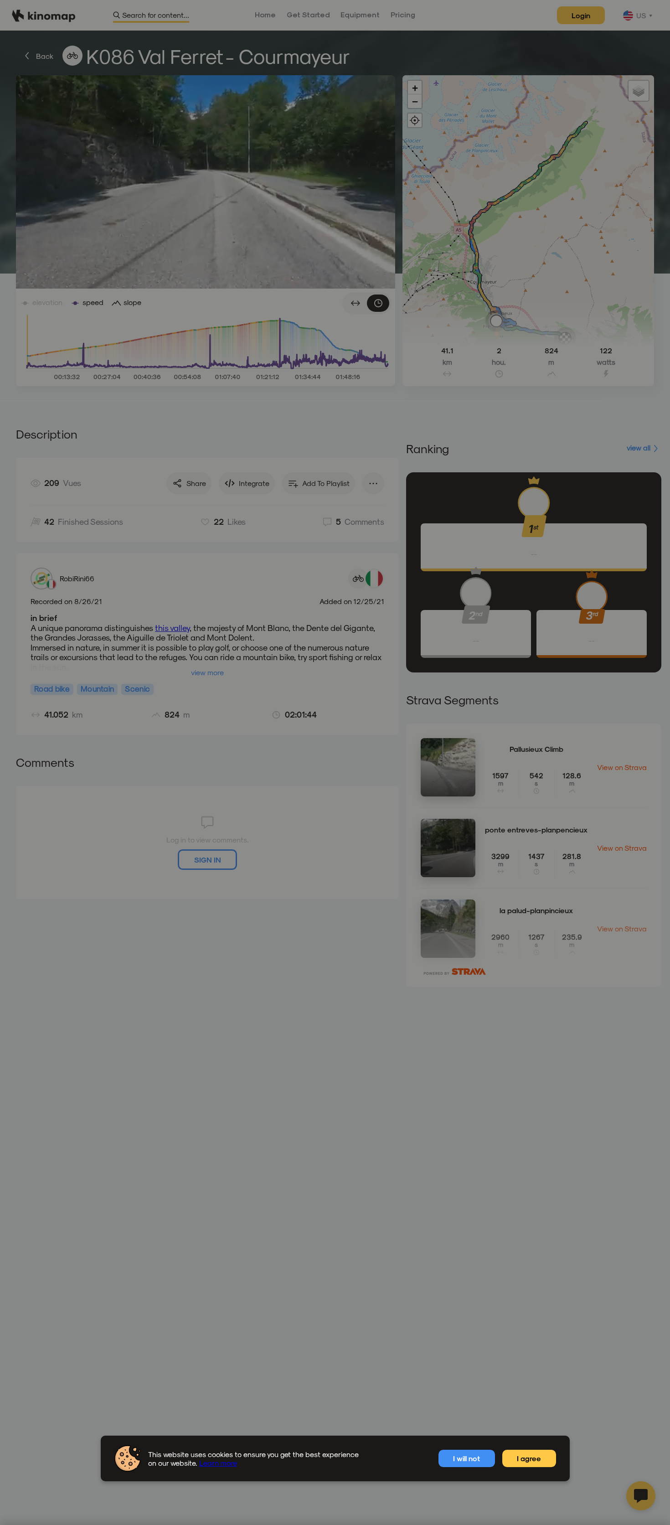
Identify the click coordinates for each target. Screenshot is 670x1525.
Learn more (218, 1462)
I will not (466, 1458)
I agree (529, 1458)
